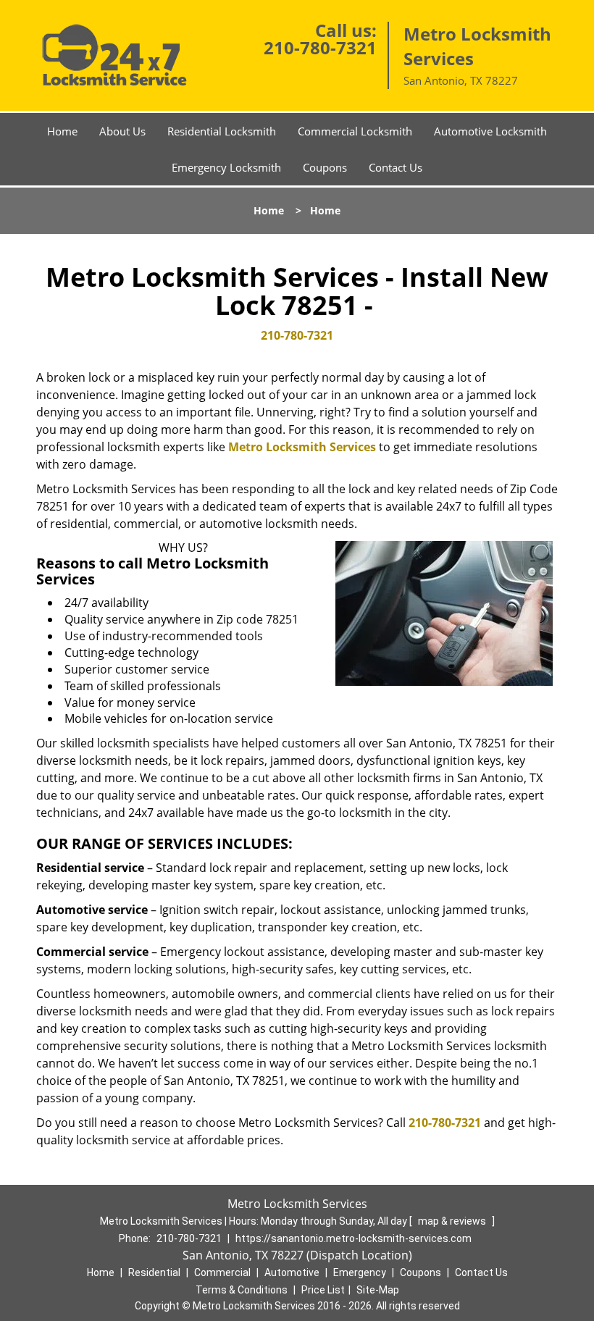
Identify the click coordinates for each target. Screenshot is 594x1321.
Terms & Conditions (242, 1290)
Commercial (222, 1272)
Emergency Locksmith (226, 167)
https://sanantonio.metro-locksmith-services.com (353, 1238)
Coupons (325, 167)
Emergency (359, 1272)
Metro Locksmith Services (302, 447)
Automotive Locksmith (490, 131)
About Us (122, 131)
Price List (323, 1290)
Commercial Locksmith (355, 131)
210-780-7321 (320, 47)
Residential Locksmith (221, 131)
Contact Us (395, 167)
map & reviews (453, 1221)
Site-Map (377, 1290)
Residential (154, 1272)
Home (62, 131)
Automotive (291, 1272)
